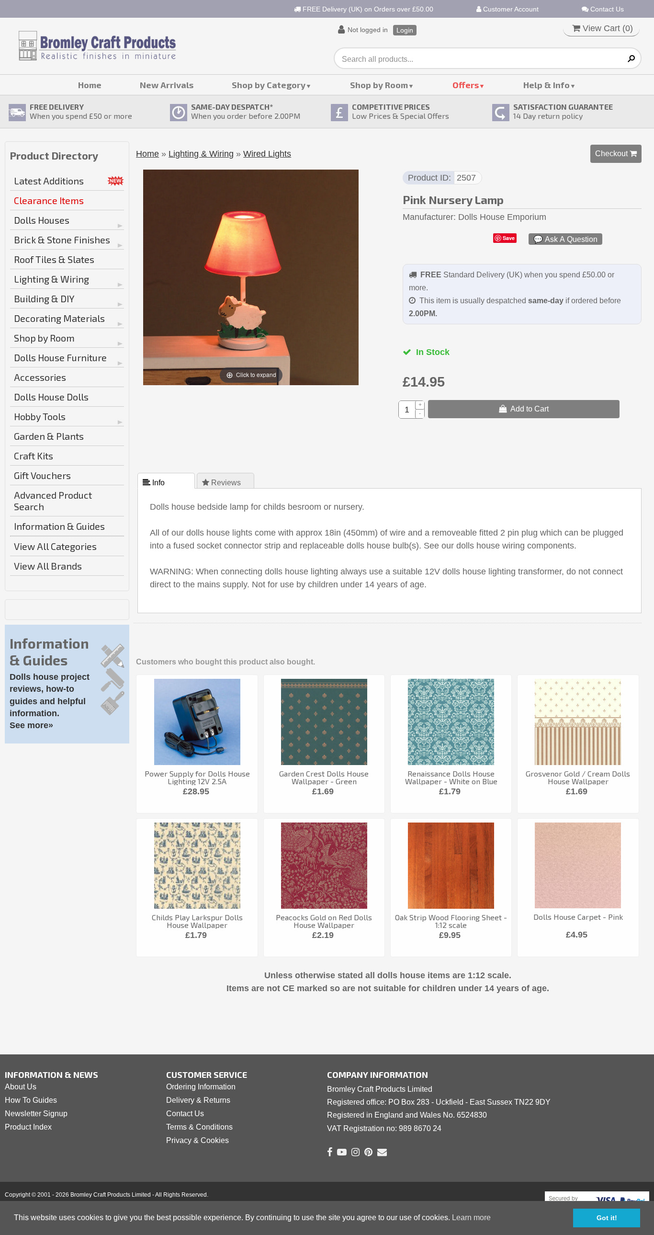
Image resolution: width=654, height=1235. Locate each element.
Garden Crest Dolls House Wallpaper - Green (324, 777)
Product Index (28, 1127)
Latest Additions (49, 180)
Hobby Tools (40, 416)
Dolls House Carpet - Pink (578, 916)
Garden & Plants (49, 436)
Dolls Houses (41, 220)
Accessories (40, 377)
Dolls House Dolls (51, 396)
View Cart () (606, 28)
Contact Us (606, 9)
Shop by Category (268, 85)
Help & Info (546, 85)
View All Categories (55, 546)
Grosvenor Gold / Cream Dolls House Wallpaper (578, 777)
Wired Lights (267, 154)
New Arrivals (166, 85)
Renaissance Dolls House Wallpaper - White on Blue (451, 777)
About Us (20, 1087)
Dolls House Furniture (60, 357)
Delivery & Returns (198, 1100)
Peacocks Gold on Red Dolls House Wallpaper (324, 921)
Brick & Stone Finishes (62, 239)
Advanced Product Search (53, 500)
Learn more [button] (471, 1217)
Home (89, 85)
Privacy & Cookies (197, 1140)
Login (404, 30)
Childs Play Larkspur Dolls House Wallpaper (197, 921)
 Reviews (222, 482)
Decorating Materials (59, 318)
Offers (465, 85)
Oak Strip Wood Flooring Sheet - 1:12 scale (451, 921)
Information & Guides (59, 526)
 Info (155, 482)
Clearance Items (49, 200)
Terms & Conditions (199, 1127)
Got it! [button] (607, 1218)
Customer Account (510, 9)
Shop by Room (379, 85)
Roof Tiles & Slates (54, 259)
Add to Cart (528, 408)
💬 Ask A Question (565, 239)
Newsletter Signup (36, 1113)
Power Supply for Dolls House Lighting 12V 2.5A (197, 777)
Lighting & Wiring (51, 279)
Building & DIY (44, 298)
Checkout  (616, 153)
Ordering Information (201, 1087)
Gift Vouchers (42, 475)
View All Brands (48, 566)
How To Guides (31, 1100)
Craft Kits (33, 455)
